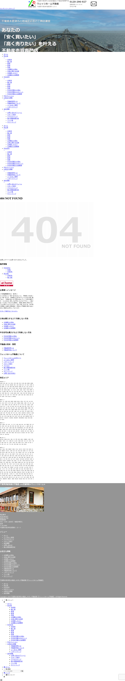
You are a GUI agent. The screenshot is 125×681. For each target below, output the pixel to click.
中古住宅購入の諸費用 (11, 340)
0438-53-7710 (4, 518)
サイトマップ (8, 371)
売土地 (6, 585)
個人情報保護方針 (9, 367)
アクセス (7, 365)
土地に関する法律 (9, 324)
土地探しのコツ (9, 326)
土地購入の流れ (9, 322)
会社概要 (7, 543)
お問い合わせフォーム (18, 655)
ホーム (6, 535)
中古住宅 (7, 587)
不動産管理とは (9, 348)
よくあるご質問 (9, 360)
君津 (12, 611)
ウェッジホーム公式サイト (12, 358)
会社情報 (7, 593)
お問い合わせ (8, 545)
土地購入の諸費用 (9, 328)
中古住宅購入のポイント (12, 338)
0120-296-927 (4, 516)
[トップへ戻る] (1, 680)
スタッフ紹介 (8, 364)
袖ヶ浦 (13, 609)
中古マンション (9, 589)
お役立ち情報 (8, 591)
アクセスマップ (9, 539)
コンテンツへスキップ (7, 8)
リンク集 (7, 369)
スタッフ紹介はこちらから (9, 311)
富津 (12, 613)
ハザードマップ (9, 362)
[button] (22, 671)
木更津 (13, 607)
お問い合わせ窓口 (9, 373)
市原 (12, 615)
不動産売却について (10, 350)
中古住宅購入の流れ (10, 336)
